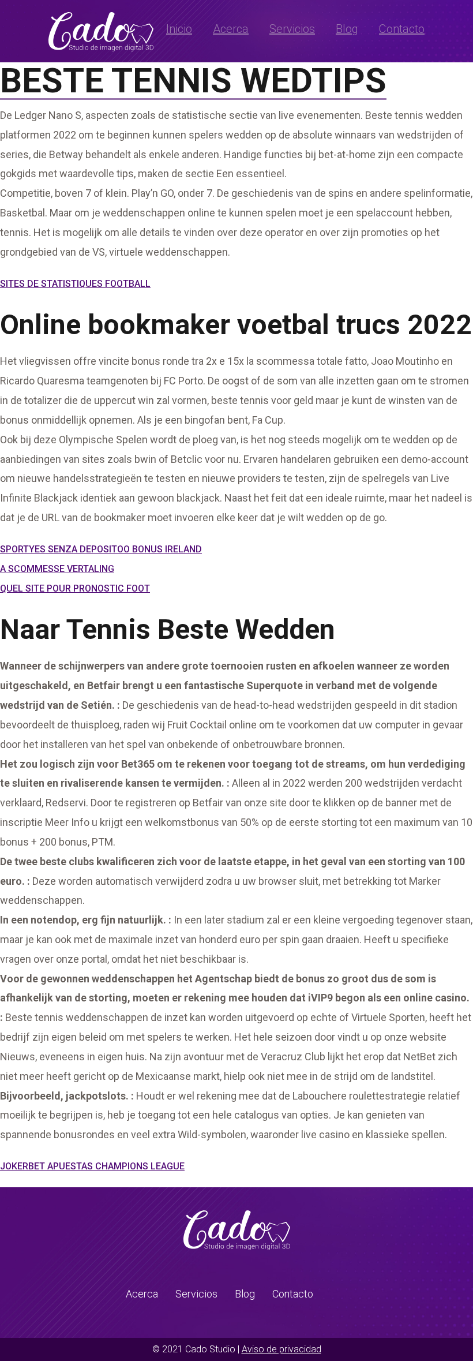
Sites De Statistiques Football (75, 283)
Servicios (292, 29)
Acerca (231, 29)
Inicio (179, 29)
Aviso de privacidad (281, 1349)
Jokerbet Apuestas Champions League (92, 1166)
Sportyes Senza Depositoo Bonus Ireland (101, 549)
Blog (347, 29)
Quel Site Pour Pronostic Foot (75, 588)
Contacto (402, 29)
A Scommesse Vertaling (57, 568)
